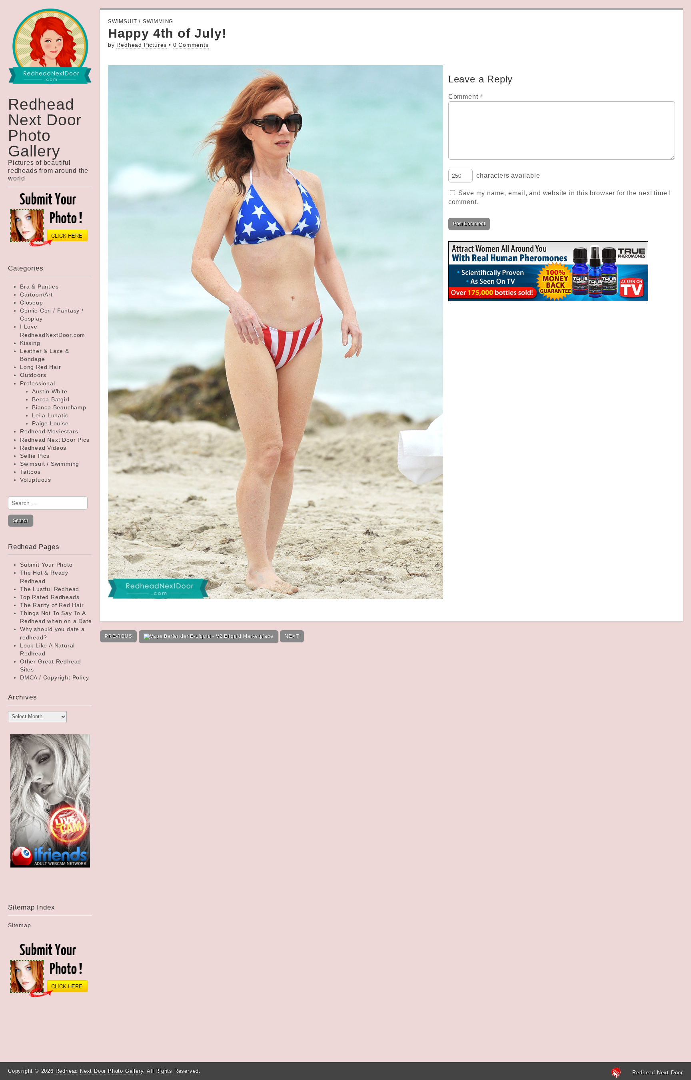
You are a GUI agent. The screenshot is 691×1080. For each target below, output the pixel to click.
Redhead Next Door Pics (55, 440)
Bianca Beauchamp (59, 407)
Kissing (30, 343)
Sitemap (19, 925)
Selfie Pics (35, 456)
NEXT (292, 636)
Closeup (31, 302)
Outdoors (33, 375)
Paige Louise (50, 423)
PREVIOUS (118, 636)
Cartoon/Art (36, 294)
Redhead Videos (43, 448)
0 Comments (191, 45)
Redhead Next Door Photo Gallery (45, 128)
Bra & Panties (39, 286)
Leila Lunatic (50, 415)
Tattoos (30, 472)
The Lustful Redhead (49, 589)
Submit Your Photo (46, 564)
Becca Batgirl (50, 399)
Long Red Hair (40, 367)
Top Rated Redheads (49, 597)
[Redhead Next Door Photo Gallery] (50, 52)
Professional (37, 383)
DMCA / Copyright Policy (54, 677)
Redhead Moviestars (49, 431)
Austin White (50, 391)
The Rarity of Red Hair (52, 605)
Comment (465, 96)
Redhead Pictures (141, 45)
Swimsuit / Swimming (49, 464)
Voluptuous (35, 480)
